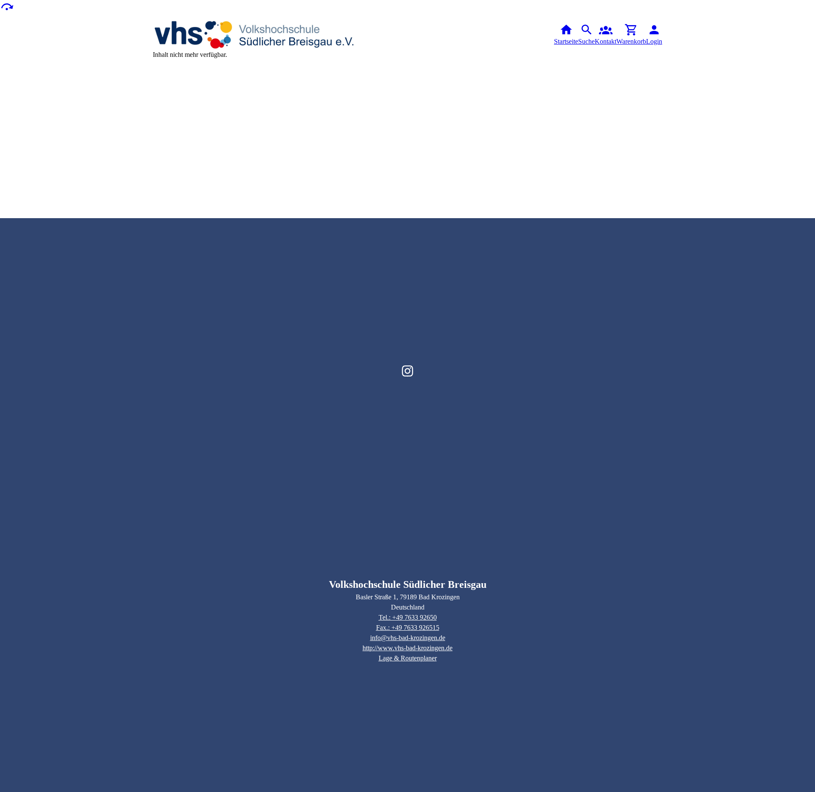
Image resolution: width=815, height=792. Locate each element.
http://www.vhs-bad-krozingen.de (407, 648)
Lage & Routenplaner (408, 658)
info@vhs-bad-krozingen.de (407, 637)
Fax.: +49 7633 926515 (407, 627)
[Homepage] (255, 35)
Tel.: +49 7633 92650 (408, 617)
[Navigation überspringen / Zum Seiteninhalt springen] (7, 6)
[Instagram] (407, 371)
